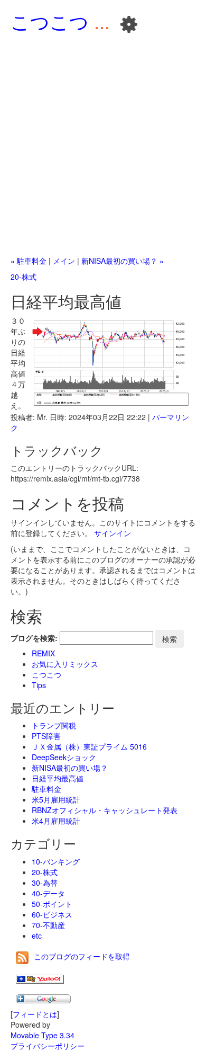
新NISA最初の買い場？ (70, 767)
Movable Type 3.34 (42, 1035)
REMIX (43, 653)
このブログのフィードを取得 (82, 956)
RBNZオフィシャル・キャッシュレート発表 (104, 810)
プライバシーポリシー (48, 1045)
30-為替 (45, 882)
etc (37, 935)
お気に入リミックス (65, 663)
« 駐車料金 (28, 260)
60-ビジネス (52, 914)
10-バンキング (56, 861)
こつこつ (50, 20)
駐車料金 (46, 788)
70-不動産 (48, 925)
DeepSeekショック (64, 757)
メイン (64, 260)
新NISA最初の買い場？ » (122, 260)
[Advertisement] (103, 146)
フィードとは (35, 1014)
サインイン (112, 533)
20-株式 (23, 276)
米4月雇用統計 (56, 820)
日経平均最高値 (57, 778)
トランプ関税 (54, 725)
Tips (39, 685)
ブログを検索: (34, 638)
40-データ (48, 893)
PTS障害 (46, 736)
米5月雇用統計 (56, 799)
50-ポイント (52, 903)
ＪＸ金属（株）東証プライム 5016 (89, 746)
